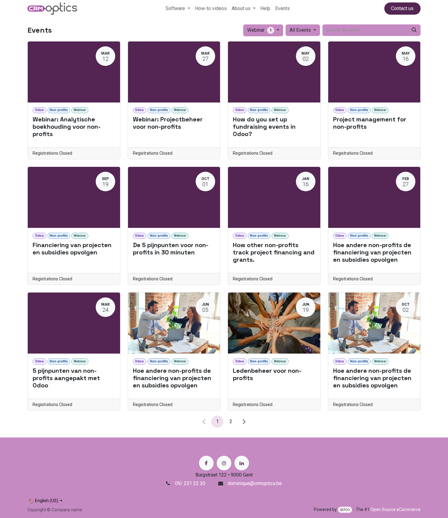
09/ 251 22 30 (191, 483)
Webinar (259, 30)
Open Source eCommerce (396, 509)
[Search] (414, 30)
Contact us (402, 8)
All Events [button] (301, 30)
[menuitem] (177, 8)
